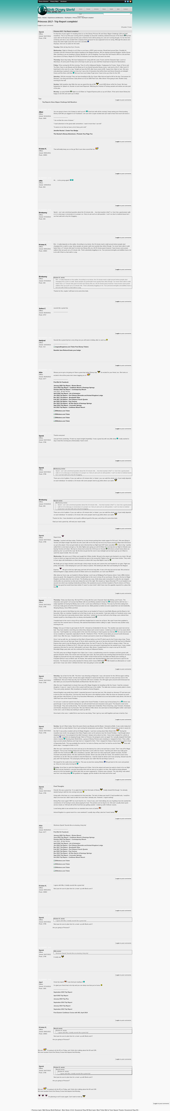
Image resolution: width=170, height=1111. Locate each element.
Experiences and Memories (55, 17)
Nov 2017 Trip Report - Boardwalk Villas (67, 397)
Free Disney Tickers (82, 347)
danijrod (42, 340)
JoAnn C (42, 308)
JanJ (40, 982)
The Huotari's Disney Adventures (65, 134)
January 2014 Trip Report (62, 1006)
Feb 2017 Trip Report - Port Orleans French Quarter (71, 399)
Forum (88, 9)
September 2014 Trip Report (63, 1002)
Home (80, 9)
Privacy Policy (54, 1)
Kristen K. (43, 149)
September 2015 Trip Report (63, 992)
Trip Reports (68, 17)
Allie (40, 372)
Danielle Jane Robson (61, 350)
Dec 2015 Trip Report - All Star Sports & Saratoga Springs (73, 403)
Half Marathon (72, 102)
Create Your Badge (72, 130)
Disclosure (64, 1)
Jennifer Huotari (59, 130)
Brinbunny (43, 213)
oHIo (40, 181)
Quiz (118, 9)
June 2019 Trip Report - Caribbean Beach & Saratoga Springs (74, 387)
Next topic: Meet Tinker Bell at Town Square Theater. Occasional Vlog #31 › (114, 1110)
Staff (80, 14)
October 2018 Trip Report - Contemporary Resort (70, 389)
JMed (41, 112)
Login (40, 25)
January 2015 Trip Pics (61, 999)
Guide (111, 9)
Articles (96, 9)
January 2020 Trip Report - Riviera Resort (67, 385)
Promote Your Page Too (85, 134)
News (104, 9)
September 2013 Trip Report (63, 1009)
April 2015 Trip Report (61, 995)
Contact (126, 9)
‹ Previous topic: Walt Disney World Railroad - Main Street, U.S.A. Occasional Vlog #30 (59, 1110)
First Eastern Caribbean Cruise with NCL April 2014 (71, 1012)
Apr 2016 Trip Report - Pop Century (65, 401)
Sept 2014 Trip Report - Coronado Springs (68, 405)
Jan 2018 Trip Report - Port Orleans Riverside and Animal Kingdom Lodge (78, 395)
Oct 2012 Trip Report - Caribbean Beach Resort (69, 407)
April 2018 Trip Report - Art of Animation (67, 393)
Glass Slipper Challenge (59, 102)
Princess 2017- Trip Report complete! (83, 17)
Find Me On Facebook (61, 382)
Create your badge (74, 350)
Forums (44, 17)
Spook (41, 32)
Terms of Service (43, 1)
